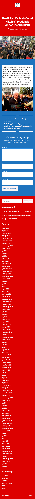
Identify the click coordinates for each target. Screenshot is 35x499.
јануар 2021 (6, 388)
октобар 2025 (6, 243)
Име (3, 163)
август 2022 (6, 340)
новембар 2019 (7, 423)
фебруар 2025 (6, 263)
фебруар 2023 (6, 324)
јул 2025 (4, 251)
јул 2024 (4, 281)
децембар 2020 (7, 390)
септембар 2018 (7, 459)
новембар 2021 (7, 362)
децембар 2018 (7, 451)
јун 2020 (4, 405)
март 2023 (5, 322)
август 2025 (6, 248)
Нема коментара (18, 32)
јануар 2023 (6, 327)
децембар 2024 (7, 269)
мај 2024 (4, 286)
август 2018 (6, 461)
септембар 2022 (7, 337)
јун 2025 (4, 253)
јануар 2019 (6, 448)
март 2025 (5, 261)
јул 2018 (4, 464)
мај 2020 (4, 408)
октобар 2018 (6, 456)
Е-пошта (4, 171)
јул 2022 (4, 342)
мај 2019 (4, 438)
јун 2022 (4, 345)
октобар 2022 (6, 334)
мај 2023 (4, 317)
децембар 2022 (7, 329)
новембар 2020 (7, 393)
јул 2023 (4, 312)
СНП (17, 14)
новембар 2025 (7, 241)
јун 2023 (4, 314)
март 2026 (5, 231)
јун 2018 (4, 466)
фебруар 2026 (6, 233)
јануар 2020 (6, 418)
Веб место (5, 179)
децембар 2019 (7, 421)
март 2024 (5, 291)
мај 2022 (4, 347)
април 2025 (5, 258)
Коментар (5, 147)
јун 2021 (4, 375)
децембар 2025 (7, 238)
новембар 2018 (7, 454)
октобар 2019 (6, 426)
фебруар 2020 (6, 416)
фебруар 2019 (6, 446)
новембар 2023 (7, 302)
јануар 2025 (6, 266)
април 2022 (5, 350)
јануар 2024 (6, 296)
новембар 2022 (7, 332)
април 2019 (5, 441)
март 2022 (5, 352)
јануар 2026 (6, 236)
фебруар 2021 (6, 385)
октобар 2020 (6, 395)
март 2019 (5, 443)
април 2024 (5, 289)
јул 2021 (4, 372)
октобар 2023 (6, 304)
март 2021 (5, 383)
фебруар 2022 (6, 355)
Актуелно (5, 475)
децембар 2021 (7, 360)
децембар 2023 (7, 299)
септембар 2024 (7, 276)
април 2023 (5, 319)
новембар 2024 (7, 271)
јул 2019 (4, 433)
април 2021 (5, 380)
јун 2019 (4, 436)
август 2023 (6, 309)
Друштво (5, 478)
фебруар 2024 (6, 294)
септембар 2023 (7, 307)
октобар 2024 (6, 274)
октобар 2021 (6, 365)
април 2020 (5, 410)
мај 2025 (4, 256)
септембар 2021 (7, 367)
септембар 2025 (7, 246)
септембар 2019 (7, 428)
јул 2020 (4, 403)
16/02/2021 (24, 29)
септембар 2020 (7, 398)
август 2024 (6, 279)
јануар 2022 (6, 357)
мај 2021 (4, 378)
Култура (4, 481)
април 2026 (5, 228)
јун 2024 (4, 284)
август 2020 (6, 400)
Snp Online (15, 29)
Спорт (4, 488)
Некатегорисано (7, 483)
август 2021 (6, 370)
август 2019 (6, 431)
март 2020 (5, 413)
